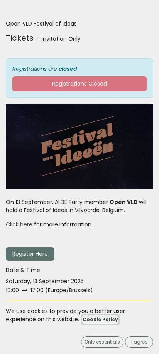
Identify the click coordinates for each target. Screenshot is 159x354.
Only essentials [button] (102, 342)
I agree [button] (139, 342)
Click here (19, 224)
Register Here (30, 254)
